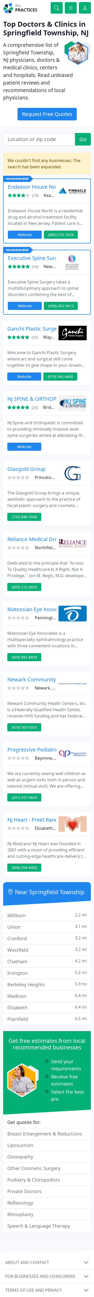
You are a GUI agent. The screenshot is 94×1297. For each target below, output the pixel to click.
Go (82, 139)
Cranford (47, 938)
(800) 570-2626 (61, 234)
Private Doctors (24, 1191)
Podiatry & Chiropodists (33, 1180)
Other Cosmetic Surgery (33, 1168)
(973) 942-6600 (60, 376)
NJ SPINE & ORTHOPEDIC (37, 398)
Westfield (47, 950)
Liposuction (20, 1145)
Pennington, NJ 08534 (56, 618)
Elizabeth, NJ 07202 (53, 828)
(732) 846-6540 (24, 516)
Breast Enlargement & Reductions (44, 1134)
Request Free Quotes (47, 114)
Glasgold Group (26, 468)
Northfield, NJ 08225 (54, 547)
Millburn (47, 915)
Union (47, 926)
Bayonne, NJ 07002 (53, 758)
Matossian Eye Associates (38, 609)
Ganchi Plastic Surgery (34, 328)
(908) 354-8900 (24, 867)
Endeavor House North (35, 186)
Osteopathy (20, 1157)
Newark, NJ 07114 (52, 688)
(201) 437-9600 (24, 797)
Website (25, 234)
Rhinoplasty (20, 1214)
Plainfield (47, 1019)
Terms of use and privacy (33, 1290)
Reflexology (20, 1203)
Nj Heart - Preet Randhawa (39, 819)
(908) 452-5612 (61, 305)
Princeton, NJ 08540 (54, 477)
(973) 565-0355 (24, 727)
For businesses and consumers (40, 1276)
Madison (47, 996)
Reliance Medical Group (35, 539)
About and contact (27, 1262)
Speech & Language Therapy (38, 1226)
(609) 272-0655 (24, 587)
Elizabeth (47, 1007)
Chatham (47, 961)
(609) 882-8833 (24, 657)
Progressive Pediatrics (34, 749)
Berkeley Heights (47, 984)
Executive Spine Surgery (37, 257)
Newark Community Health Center (49, 679)
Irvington (47, 973)
